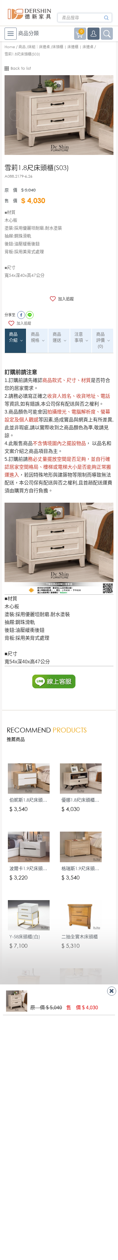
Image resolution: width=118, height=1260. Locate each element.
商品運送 (57, 337)
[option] (59, 115)
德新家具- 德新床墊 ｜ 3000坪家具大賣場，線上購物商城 (29, 14)
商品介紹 (13, 337)
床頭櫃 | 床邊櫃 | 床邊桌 (72, 46)
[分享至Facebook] (21, 315)
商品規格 (35, 337)
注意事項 (78, 337)
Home (10, 46)
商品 (22, 46)
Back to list (21, 68)
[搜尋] (106, 19)
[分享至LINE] (30, 315)
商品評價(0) (100, 340)
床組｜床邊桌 (39, 46)
